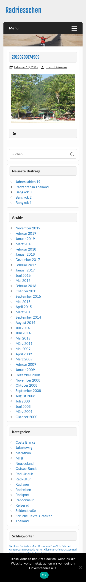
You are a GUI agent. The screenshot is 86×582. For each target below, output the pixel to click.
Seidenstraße (26, 510)
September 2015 (28, 296)
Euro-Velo (55, 546)
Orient (59, 549)
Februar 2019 (26, 233)
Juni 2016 (23, 275)
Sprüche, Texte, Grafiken (34, 516)
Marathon (23, 453)
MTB (19, 458)
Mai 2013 (23, 338)
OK (44, 575)
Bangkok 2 (24, 197)
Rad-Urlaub (24, 474)
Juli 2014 (23, 328)
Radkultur (23, 479)
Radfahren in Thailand (32, 187)
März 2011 (24, 343)
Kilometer (49, 549)
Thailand (22, 521)
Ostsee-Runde (26, 468)
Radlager (22, 484)
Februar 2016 (26, 286)
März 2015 (24, 312)
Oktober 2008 (26, 385)
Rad (74, 549)
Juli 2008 (23, 401)
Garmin (21, 549)
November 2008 (28, 380)
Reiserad (22, 505)
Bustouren (44, 546)
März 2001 (24, 411)
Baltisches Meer (29, 546)
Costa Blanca (26, 442)
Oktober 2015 (26, 291)
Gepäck (30, 549)
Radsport (23, 495)
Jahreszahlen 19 (28, 182)
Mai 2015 (23, 302)
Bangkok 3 (24, 192)
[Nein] (80, 567)
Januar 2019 (25, 239)
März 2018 (24, 244)
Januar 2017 (25, 270)
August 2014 (25, 322)
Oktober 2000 (26, 417)
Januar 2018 (25, 254)
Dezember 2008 (28, 375)
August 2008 (25, 396)
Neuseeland (24, 463)
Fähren (13, 549)
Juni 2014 (23, 333)
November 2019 (28, 228)
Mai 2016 (23, 280)
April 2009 (24, 354)
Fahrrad (66, 546)
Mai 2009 (23, 349)
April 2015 (24, 307)
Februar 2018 (26, 249)
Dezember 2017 (28, 259)
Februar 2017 (26, 265)
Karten (39, 549)
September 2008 (28, 390)
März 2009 (24, 359)
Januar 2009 (25, 370)
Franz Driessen (56, 67)
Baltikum (14, 546)
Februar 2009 (26, 364)
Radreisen (23, 490)
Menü (14, 28)
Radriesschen (23, 10)
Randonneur (25, 500)
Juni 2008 (23, 406)
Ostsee (68, 549)
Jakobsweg (24, 447)
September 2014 (28, 317)
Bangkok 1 (24, 202)
